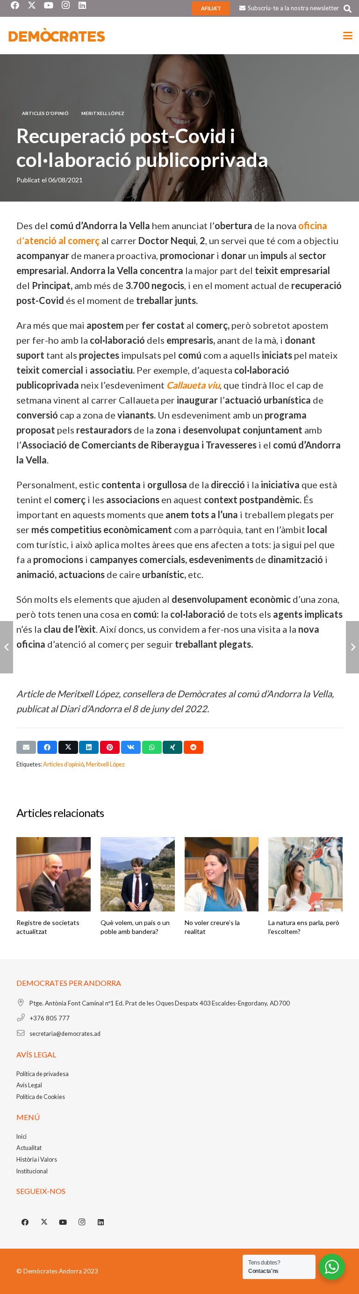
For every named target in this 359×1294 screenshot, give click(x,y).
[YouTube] (63, 1222)
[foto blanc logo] (57, 36)
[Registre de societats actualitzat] (53, 874)
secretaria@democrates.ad (65, 1033)
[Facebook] (25, 1222)
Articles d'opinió (63, 764)
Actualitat (29, 1147)
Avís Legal (29, 1085)
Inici (21, 1136)
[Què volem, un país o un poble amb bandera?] (138, 874)
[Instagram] (82, 1222)
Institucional (32, 1171)
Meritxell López (105, 764)
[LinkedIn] (101, 1222)
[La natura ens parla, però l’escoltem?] (305, 874)
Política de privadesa (42, 1073)
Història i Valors (36, 1159)
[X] (44, 1222)
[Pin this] (110, 747)
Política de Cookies (40, 1096)
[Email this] (26, 747)
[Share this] (47, 747)
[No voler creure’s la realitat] (222, 874)
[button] (347, 9)
